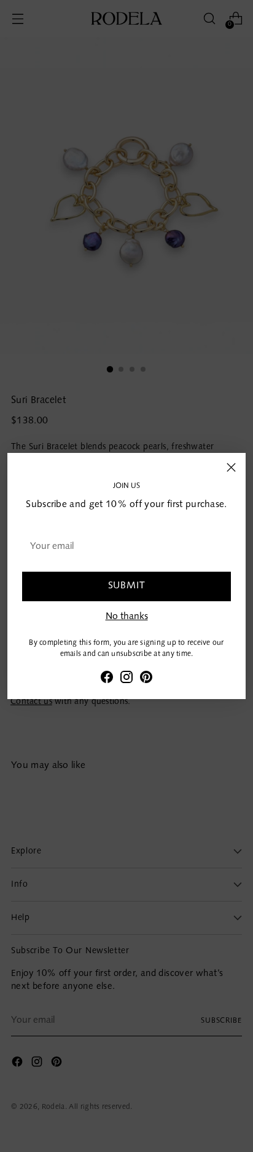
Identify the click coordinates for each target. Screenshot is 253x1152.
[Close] (231, 467)
